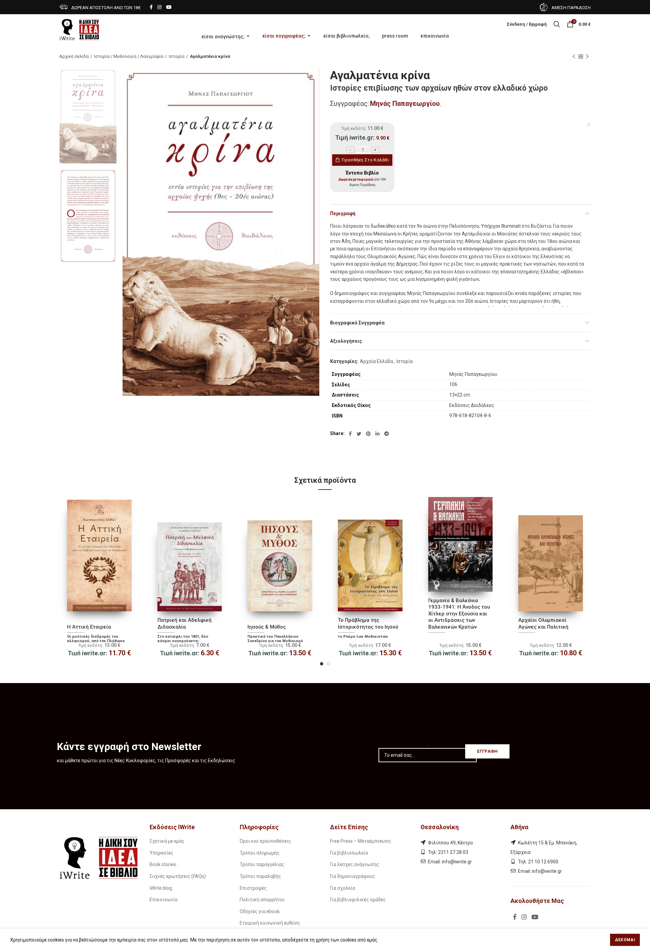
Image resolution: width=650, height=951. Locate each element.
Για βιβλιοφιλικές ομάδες (358, 899)
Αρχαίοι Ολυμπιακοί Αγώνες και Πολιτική (543, 623)
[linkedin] (377, 433)
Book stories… (164, 864)
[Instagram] (159, 7)
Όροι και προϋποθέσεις (265, 841)
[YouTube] (169, 7)
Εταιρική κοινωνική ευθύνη (270, 923)
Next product (587, 56)
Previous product (573, 56)
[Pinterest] (368, 433)
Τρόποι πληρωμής (260, 853)
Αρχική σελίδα (74, 56)
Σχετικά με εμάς (167, 841)
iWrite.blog (161, 888)
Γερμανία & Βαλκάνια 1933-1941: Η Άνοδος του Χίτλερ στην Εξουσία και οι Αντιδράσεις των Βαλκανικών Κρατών (459, 613)
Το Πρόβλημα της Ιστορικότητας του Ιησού (368, 623)
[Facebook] (151, 7)
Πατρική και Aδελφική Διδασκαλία (184, 623)
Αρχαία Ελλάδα (376, 361)
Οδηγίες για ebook (260, 911)
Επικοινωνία (163, 899)
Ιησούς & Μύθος (266, 627)
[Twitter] (359, 433)
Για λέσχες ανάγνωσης (354, 864)
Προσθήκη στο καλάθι (365, 159)
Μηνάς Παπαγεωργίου (405, 103)
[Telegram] (386, 433)
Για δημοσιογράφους (352, 876)
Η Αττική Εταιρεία (89, 627)
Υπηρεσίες (161, 853)
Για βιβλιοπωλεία (349, 853)
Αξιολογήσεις (346, 341)
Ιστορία (177, 56)
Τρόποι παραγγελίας (262, 864)
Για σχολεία (342, 888)
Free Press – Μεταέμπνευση (360, 841)
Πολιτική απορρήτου (262, 899)
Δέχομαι (625, 939)
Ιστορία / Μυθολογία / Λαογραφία (129, 56)
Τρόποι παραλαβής (260, 876)
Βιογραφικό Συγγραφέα (357, 322)
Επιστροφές (253, 888)
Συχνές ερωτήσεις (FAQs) (178, 876)
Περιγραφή (342, 213)
